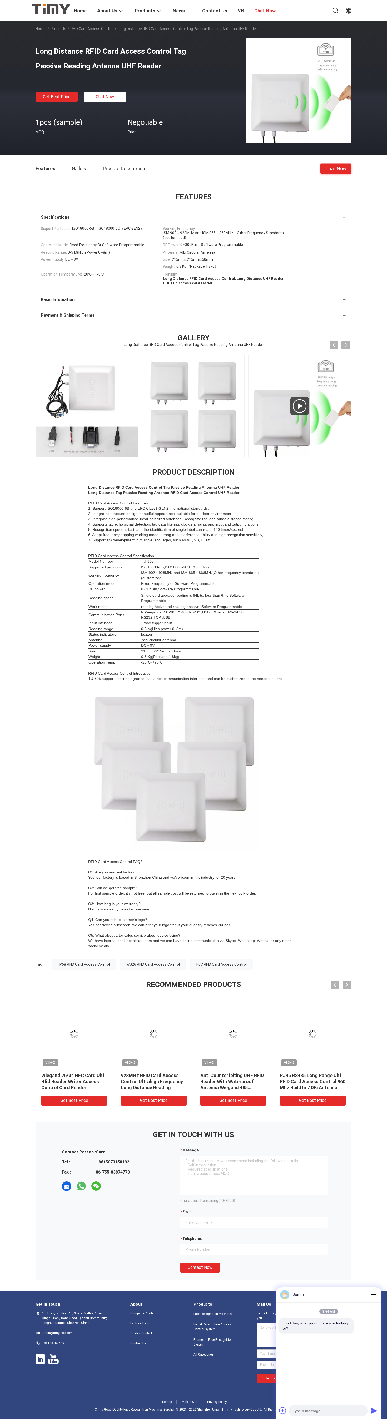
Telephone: (192, 1238)
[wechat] (96, 1186)
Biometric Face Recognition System (213, 1342)
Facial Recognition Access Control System (212, 1327)
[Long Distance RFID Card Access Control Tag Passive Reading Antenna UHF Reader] (298, 90)
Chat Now (105, 96)
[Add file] (282, 1410)
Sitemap (166, 1402)
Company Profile (141, 1313)
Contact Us (138, 1343)
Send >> (271, 1378)
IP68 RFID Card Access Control (84, 964)
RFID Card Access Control (92, 29)
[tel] (111, 1186)
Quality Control (141, 1333)
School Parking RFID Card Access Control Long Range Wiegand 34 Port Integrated (71, 1081)
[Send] (374, 1410)
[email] (66, 1186)
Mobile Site (189, 1402)
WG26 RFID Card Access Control (153, 964)
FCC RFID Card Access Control (221, 964)
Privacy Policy (217, 1402)
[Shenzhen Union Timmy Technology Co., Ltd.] (51, 9)
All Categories (204, 1354)
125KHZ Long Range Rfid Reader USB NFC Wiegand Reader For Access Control (150, 1081)
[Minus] (374, 1295)
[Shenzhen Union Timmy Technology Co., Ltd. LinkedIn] (40, 1359)
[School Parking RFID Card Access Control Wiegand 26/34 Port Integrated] (299, 406)
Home (41, 29)
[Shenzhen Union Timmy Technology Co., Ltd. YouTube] (53, 1359)
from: (187, 1212)
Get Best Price (57, 96)
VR (241, 10)
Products (58, 29)
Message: (191, 1150)
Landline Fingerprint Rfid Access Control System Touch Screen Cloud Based (229, 1081)
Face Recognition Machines (213, 1314)
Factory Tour (139, 1323)
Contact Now (200, 1267)
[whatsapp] (81, 1186)
